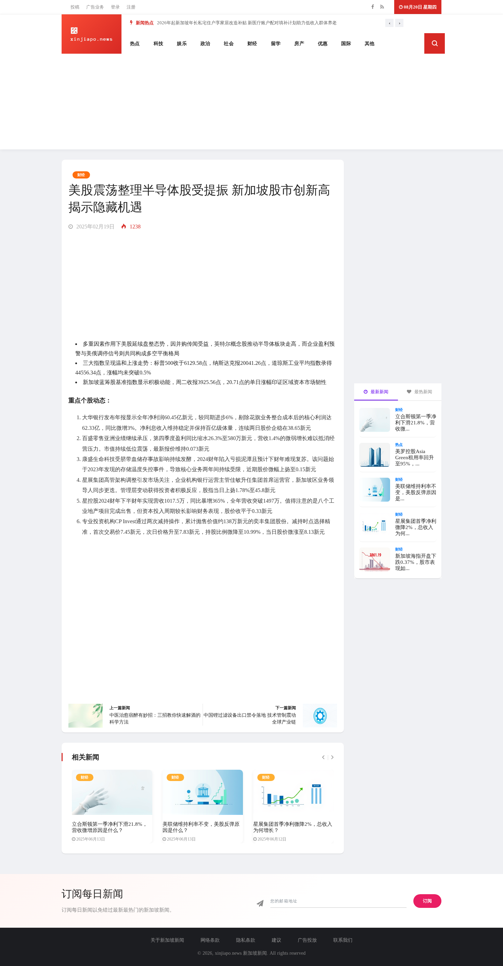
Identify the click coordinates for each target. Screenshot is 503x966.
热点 (135, 43)
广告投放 (307, 940)
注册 (131, 7)
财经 (252, 43)
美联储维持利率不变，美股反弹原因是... (415, 492)
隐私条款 (245, 940)
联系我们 (342, 940)
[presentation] (389, 23)
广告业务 (95, 7)
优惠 (323, 43)
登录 (115, 7)
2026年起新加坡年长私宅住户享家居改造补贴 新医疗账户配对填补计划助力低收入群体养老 (247, 22)
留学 (276, 43)
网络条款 (210, 940)
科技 (159, 43)
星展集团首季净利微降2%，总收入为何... (415, 527)
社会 (229, 43)
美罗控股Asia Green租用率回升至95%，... (414, 457)
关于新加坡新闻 (167, 940)
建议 (276, 940)
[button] (434, 43)
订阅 (427, 900)
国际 (346, 43)
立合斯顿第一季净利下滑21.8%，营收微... (415, 423)
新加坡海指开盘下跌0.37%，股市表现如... (415, 562)
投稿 (74, 7)
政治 (205, 43)
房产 (299, 43)
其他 (370, 43)
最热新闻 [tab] (422, 391)
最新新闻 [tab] (379, 391)
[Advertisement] (251, 101)
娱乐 (182, 43)
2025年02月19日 (95, 226)
